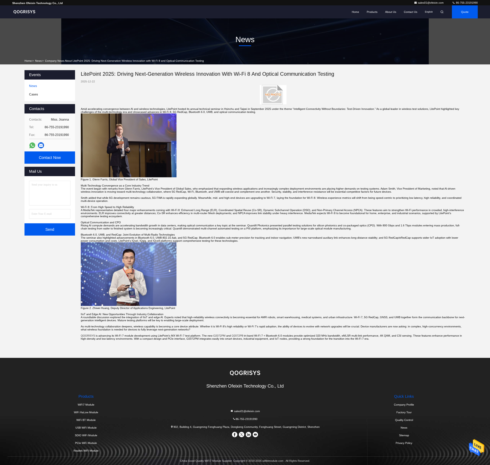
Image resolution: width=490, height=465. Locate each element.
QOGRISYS (88, 335)
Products (372, 11)
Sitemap (404, 435)
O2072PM (219, 335)
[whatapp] (32, 145)
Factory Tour (404, 412)
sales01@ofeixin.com (431, 2)
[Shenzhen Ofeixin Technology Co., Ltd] (24, 11)
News (38, 60)
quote (465, 11)
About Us (390, 11)
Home (355, 11)
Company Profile (404, 404)
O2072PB (237, 335)
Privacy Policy (404, 442)
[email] (40, 145)
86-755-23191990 (466, 2)
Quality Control (404, 419)
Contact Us (410, 11)
